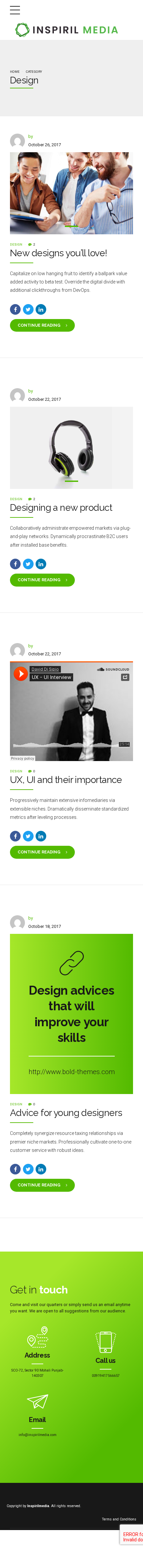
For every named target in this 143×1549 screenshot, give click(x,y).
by (30, 136)
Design (16, 244)
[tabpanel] (71, 193)
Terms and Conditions (119, 1519)
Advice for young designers (66, 1112)
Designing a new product (61, 507)
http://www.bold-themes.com (72, 1072)
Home (15, 71)
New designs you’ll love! (58, 253)
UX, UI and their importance (66, 779)
